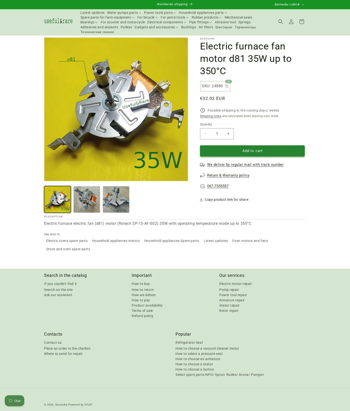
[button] (124, 12)
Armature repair (232, 300)
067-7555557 (218, 186)
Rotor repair (229, 311)
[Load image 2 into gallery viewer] (86, 199)
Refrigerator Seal (189, 342)
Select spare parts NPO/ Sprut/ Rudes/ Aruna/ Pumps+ (219, 375)
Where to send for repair (63, 354)
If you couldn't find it (60, 284)
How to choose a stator (194, 364)
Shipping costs (210, 116)
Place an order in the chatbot (67, 348)
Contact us (53, 342)
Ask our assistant (58, 295)
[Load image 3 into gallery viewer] (116, 199)
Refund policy (143, 316)
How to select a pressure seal (198, 354)
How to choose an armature (197, 359)
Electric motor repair (235, 284)
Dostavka (61, 404)
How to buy (141, 284)
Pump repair (229, 290)
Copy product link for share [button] (226, 199)
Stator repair (229, 305)
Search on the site (58, 290)
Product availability (147, 305)
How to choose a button (194, 369)
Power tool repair (233, 295)
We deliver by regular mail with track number (245, 164)
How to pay (141, 300)
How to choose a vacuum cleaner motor (207, 348)
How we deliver (144, 295)
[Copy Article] (227, 86)
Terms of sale (142, 311)
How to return (143, 290)
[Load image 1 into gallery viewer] (57, 199)
